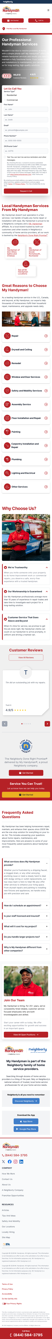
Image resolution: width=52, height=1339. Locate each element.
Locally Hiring (8, 1232)
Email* (6, 125)
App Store (27, 1121)
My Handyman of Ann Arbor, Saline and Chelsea (13, 252)
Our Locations (8, 1226)
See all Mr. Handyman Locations (23, 272)
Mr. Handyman (35, 223)
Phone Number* (10, 136)
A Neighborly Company (12, 1190)
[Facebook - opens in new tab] (10, 1162)
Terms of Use (7, 1284)
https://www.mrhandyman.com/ (20, 174)
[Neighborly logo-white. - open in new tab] (8, 2)
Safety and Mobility (11, 1221)
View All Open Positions (24, 1034)
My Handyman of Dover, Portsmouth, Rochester (35, 252)
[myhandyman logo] (26, 1146)
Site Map (6, 1237)
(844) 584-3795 (16, 1155)
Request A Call (26, 191)
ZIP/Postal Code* (11, 146)
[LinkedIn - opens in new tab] (21, 1162)
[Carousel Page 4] (28, 723)
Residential (12, 95)
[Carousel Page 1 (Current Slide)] (21, 723)
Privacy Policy (20, 184)
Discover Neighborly (24, 1101)
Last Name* (8, 115)
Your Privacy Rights (14, 1303)
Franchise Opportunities (13, 1195)
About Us (6, 1184)
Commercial (12, 100)
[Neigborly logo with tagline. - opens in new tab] (38, 1050)
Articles (5, 1210)
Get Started (15, 20)
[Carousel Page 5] (30, 723)
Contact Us (7, 1179)
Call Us (40, 20)
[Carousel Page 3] (26, 723)
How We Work (8, 1173)
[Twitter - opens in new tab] (4, 1162)
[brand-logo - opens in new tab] (14, 1050)
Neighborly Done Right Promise (33, 235)
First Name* (8, 104)
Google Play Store (27, 1129)
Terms (10, 184)
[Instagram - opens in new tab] (15, 1162)
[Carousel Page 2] (24, 723)
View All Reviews (26, 657)
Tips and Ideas (8, 1215)
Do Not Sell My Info (9, 1299)
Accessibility (7, 1294)
